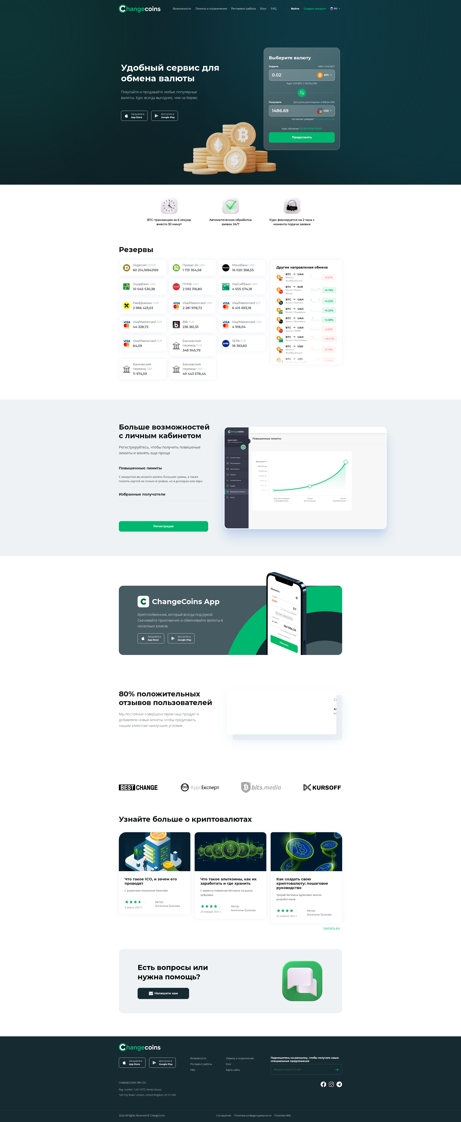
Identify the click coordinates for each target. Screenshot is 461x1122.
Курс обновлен (302, 128)
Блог (263, 8)
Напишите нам (166, 993)
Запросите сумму (325, 119)
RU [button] (335, 8)
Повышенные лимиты (140, 468)
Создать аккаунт (315, 8)
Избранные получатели (142, 494)
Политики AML (282, 1115)
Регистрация (163, 526)
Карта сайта (233, 1070)
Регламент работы (243, 8)
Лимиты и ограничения (211, 8)
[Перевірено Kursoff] (322, 787)
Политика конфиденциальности (252, 1115)
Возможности (182, 8)
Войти (295, 8)
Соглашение (223, 1115)
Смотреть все (331, 928)
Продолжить (302, 137)
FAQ (273, 8)
